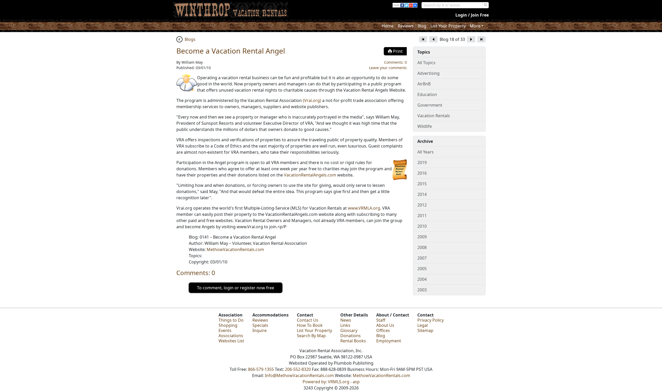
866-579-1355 (261, 369)
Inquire (259, 330)
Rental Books (353, 341)
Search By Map (311, 335)
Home (388, 26)
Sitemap (425, 330)
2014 (422, 194)
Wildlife (424, 126)
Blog (422, 26)
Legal (422, 325)
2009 (422, 237)
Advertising (428, 73)
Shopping (228, 325)
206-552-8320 (298, 369)
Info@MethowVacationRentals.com (299, 375)
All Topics (426, 62)
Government (429, 105)
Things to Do (231, 320)
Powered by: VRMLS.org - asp (331, 382)
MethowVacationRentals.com (235, 249)
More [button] (475, 26)
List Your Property (448, 26)
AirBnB (424, 84)
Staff (380, 320)
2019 (422, 162)
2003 (422, 290)
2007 (422, 258)
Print (397, 51)
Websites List (231, 341)
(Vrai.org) (312, 100)
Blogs (190, 39)
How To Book (310, 325)
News (345, 320)
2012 (422, 205)
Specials (260, 325)
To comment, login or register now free (235, 288)
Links (345, 325)
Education (427, 94)
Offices (383, 330)
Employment (388, 341)
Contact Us (307, 320)
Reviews (405, 26)
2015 (422, 184)
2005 (422, 268)
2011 (422, 215)
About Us (385, 325)
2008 (422, 247)
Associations (231, 335)
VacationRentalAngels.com (310, 175)
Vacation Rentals (433, 116)
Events (225, 330)
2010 (422, 226)
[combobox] (452, 5)
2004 (422, 279)
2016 (422, 173)
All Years (425, 152)
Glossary (348, 330)
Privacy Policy (430, 320)
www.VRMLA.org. (364, 208)
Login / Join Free (472, 15)
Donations (350, 335)
